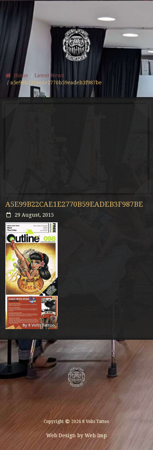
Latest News (49, 75)
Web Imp (96, 435)
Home (19, 75)
